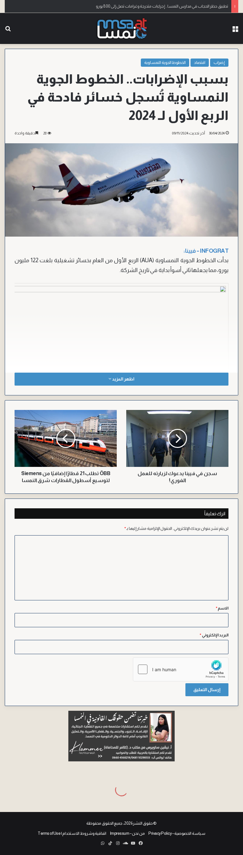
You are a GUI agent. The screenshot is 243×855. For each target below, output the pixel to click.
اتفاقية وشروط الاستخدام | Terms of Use (72, 833)
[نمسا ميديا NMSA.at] (121, 28)
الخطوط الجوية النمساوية (165, 62)
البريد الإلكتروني (214, 635)
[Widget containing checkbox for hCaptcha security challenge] (180, 669)
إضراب (219, 62)
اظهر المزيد (122, 378)
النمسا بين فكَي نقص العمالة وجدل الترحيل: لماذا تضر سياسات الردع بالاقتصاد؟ (164, 6)
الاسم (222, 608)
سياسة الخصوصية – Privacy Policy (176, 833)
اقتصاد (199, 62)
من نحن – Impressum (127, 833)
